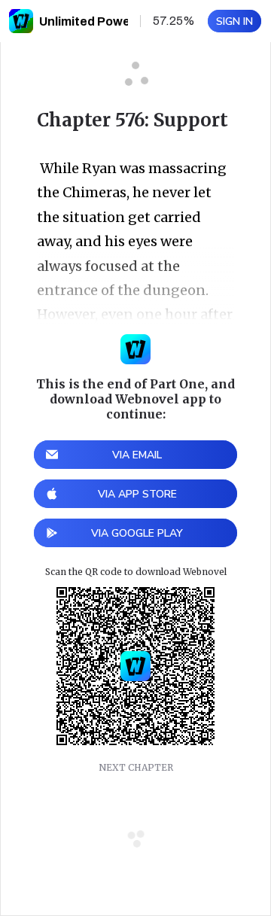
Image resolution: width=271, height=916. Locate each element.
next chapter (136, 767)
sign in (234, 21)
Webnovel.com (21, 21)
